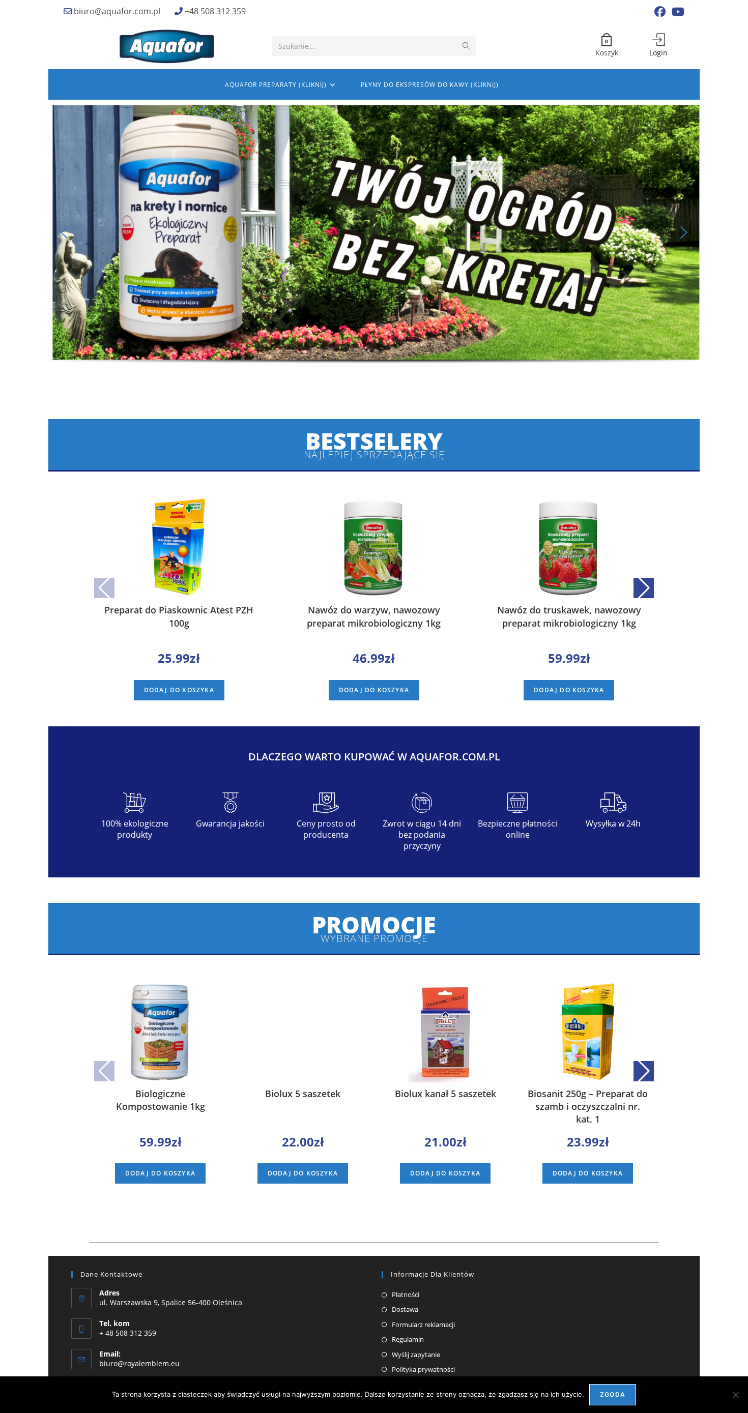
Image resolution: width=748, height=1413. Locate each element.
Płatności (405, 1294)
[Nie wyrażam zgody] (735, 1395)
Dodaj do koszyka (179, 690)
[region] (374, 247)
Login (658, 52)
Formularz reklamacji (423, 1324)
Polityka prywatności (423, 1369)
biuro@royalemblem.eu (139, 1363)
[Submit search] (466, 46)
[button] (64, 232)
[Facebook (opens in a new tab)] (660, 11)
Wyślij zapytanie (416, 1354)
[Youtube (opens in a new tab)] (676, 11)
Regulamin (408, 1339)
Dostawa (405, 1309)
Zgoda (612, 1394)
